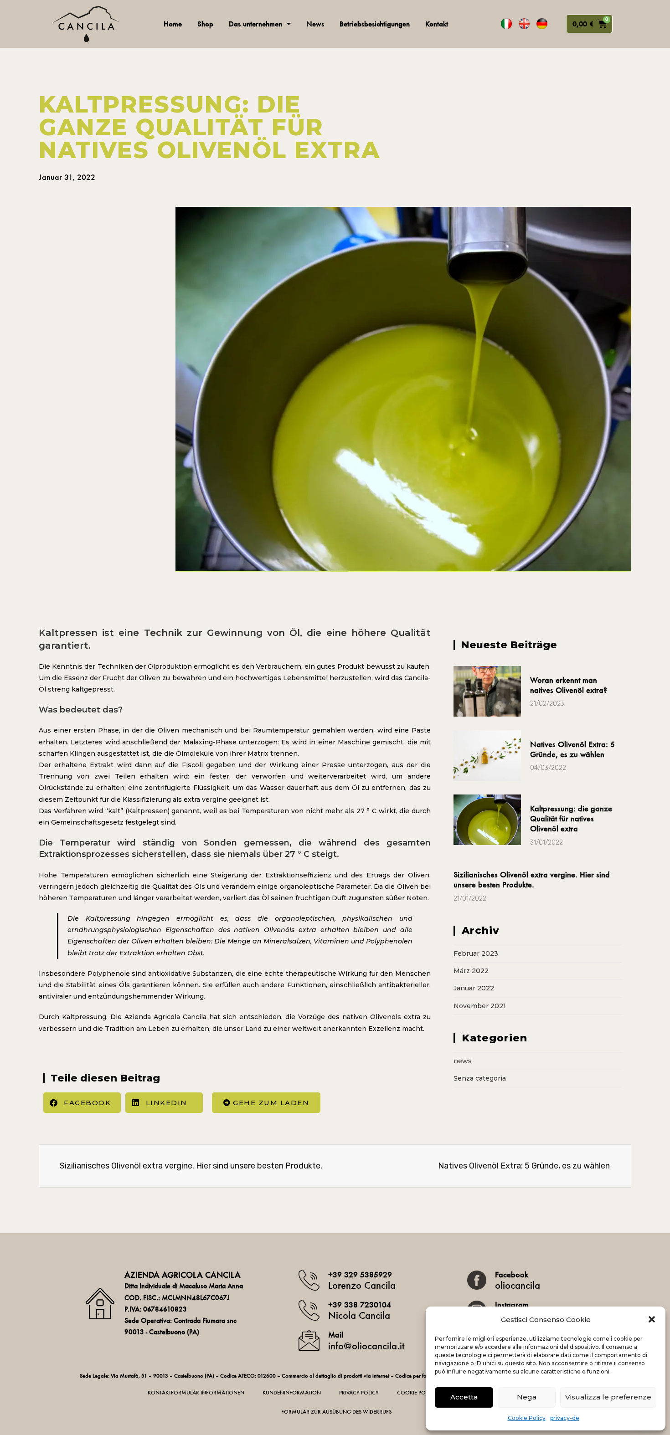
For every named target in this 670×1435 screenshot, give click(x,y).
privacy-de (564, 1417)
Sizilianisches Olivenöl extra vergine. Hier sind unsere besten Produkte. (532, 879)
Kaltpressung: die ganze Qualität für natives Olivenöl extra (571, 819)
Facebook (511, 1274)
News (315, 23)
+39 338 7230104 (359, 1304)
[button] (651, 1319)
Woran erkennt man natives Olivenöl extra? (568, 685)
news (463, 1061)
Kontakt (436, 23)
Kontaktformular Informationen (196, 1392)
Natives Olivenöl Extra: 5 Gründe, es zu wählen (572, 749)
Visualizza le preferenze (608, 1397)
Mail (335, 1334)
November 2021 (480, 1006)
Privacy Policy (359, 1392)
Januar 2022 (474, 988)
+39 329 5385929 (360, 1274)
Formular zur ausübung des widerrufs (336, 1412)
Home (173, 23)
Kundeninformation (292, 1392)
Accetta (464, 1397)
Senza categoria (480, 1078)
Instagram (512, 1304)
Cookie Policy (527, 1417)
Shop (205, 23)
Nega (526, 1397)
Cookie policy (416, 1392)
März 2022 (471, 971)
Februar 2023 (476, 953)
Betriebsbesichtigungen (375, 23)
